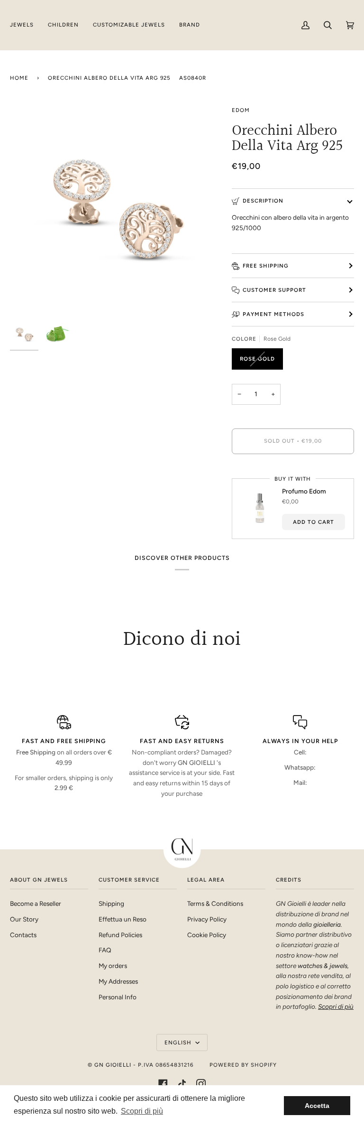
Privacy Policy (207, 919)
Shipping (111, 903)
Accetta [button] (317, 1105)
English (178, 1042)
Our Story (24, 919)
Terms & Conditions (215, 903)
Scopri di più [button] (142, 1111)
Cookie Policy (206, 935)
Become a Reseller (35, 903)
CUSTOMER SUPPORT (274, 290)
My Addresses (118, 981)
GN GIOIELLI (112, 1064)
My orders (113, 965)
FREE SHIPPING (266, 265)
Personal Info (117, 997)
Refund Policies (120, 935)
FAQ (105, 950)
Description (263, 200)
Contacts (23, 935)
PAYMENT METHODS (273, 314)
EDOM (241, 110)
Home (19, 77)
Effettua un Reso (122, 919)
